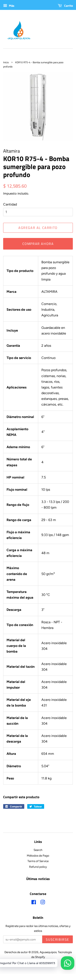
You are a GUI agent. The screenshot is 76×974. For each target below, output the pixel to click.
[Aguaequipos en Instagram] (42, 903)
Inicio (6, 62)
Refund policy (38, 866)
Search (38, 850)
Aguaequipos (48, 952)
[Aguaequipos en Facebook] (33, 903)
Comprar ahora (38, 243)
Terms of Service (38, 861)
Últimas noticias (38, 878)
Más (11, 6)
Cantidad (10, 204)
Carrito (68, 5)
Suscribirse (57, 939)
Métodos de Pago (38, 855)
